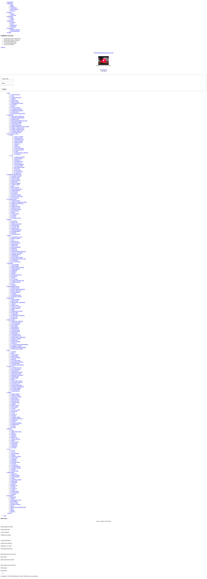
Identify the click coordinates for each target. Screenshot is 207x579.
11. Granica (13, 215)
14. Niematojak (14, 255)
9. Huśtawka (13, 248)
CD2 (11, 155)
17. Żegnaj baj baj (15, 391)
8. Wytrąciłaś (17, 146)
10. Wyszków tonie (15, 334)
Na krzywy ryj (11, 366)
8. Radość (12, 404)
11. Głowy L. (13, 488)
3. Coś (12, 239)
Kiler (8, 350)
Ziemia (12, 510)
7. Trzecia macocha (15, 439)
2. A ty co (12, 452)
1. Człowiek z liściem (19, 157)
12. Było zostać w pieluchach (17, 337)
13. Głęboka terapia (15, 282)
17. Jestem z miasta (15, 417)
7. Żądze (16, 145)
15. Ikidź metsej (14, 471)
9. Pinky (12, 379)
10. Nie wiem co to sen (16, 380)
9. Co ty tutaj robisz (19, 148)
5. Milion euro (14, 181)
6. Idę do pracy (14, 457)
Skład (11, 5)
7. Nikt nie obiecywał (15, 125)
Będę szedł (13, 497)
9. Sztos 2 (12, 212)
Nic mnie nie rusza (12, 199)
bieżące (12, 13)
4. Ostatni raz (13, 205)
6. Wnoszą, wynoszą (15, 306)
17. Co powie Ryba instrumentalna (19, 344)
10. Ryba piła (13, 443)
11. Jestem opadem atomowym (18, 251)
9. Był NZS (17, 168)
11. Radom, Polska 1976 (16, 131)
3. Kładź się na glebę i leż (16, 203)
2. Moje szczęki (14, 301)
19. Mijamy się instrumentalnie (18, 347)
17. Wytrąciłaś (14, 260)
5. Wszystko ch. (18, 162)
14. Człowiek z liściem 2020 (17, 113)
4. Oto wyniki (13, 325)
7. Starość (12, 273)
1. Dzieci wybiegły (18, 136)
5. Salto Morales (14, 327)
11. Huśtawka (13, 444)
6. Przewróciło (14, 244)
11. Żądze (12, 408)
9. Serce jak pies (14, 441)
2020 (8, 93)
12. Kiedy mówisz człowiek (21, 152)
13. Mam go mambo (15, 338)
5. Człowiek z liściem (15, 479)
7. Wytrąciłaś (13, 482)
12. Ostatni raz (17, 173)
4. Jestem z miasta (18, 141)
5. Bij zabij (13, 436)
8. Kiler (12, 186)
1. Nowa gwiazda (14, 299)
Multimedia (10, 16)
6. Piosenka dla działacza (16, 375)
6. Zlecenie (13, 359)
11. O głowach (14, 465)
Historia (12, 6)
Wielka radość (10, 472)
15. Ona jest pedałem (15, 388)
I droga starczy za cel (15, 500)
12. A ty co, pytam (15, 410)
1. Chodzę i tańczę (15, 200)
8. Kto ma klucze (14, 210)
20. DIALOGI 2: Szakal (16, 348)
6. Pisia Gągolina (14, 101)
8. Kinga (12, 440)
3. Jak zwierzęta (14, 354)
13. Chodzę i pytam (15, 468)
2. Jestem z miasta (14, 475)
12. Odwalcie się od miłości (17, 315)
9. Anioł (12, 106)
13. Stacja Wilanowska (16, 385)
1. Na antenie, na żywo (16, 237)
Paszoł (12, 505)
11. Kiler (16, 151)
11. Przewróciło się (15, 190)
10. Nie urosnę (17, 170)
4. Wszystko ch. (14, 241)
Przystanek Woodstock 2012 (14, 174)
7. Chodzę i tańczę (15, 184)
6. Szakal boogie (14, 328)
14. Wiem (12, 469)
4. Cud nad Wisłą (14, 225)
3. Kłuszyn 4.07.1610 (15, 224)
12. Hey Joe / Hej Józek (16, 253)
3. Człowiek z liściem (15, 396)
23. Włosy (13, 425)
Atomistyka (10, 263)
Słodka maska (10, 298)
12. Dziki (12, 489)
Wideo (12, 18)
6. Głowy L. (17, 144)
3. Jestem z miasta (14, 178)
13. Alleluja (13, 447)
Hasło (3, 83)
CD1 (11, 135)
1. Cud (12, 430)
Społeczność (10, 21)
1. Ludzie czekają (14, 394)
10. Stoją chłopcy (14, 213)
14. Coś (12, 283)
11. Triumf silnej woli (15, 335)
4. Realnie (13, 99)
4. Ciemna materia (15, 269)
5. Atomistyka (13, 270)
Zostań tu (12, 511)
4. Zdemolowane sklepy (16, 372)
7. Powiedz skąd (14, 376)
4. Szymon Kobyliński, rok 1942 (18, 120)
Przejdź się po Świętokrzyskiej (18, 507)
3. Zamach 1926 (14, 119)
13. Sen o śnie (14, 317)
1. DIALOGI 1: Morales (16, 321)
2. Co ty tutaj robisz (15, 369)
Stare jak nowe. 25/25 (12, 133)
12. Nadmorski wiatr (15, 295)
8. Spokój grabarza (15, 292)
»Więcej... (3, 47)
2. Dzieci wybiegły (15, 238)
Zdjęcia (12, 19)
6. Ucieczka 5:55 (14, 228)
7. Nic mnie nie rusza (15, 209)
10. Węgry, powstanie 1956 (17, 129)
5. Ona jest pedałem (15, 357)
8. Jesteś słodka (14, 378)
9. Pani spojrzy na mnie (16, 311)
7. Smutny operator (15, 308)
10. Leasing (13, 293)
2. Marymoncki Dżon (15, 431)
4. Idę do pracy (14, 398)
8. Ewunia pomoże (15, 331)
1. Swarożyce (13, 221)
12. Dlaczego (13, 446)
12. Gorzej (13, 216)
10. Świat (12, 277)
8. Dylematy (13, 460)
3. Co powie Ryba (15, 324)
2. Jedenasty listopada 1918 (17, 117)
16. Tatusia (13, 415)
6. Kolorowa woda (15, 208)
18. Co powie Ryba (15, 261)
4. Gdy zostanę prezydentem (17, 289)
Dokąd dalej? (13, 25)
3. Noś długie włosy (19, 139)
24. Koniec (13, 427)
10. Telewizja (13, 250)
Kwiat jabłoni (13, 501)
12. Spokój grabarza (15, 466)
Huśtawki (9, 428)
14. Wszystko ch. (14, 492)
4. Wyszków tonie (18, 161)
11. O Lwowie (14, 279)
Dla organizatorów (15, 31)
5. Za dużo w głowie (15, 456)
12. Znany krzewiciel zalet (17, 280)
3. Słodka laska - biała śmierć (17, 302)
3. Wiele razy (17, 160)
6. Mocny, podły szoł (15, 290)
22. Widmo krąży (14, 424)
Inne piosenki (10, 495)
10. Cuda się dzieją (15, 107)
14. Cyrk (12, 412)
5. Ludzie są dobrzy (15, 206)
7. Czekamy (13, 459)
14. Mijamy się (14, 340)
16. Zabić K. (13, 343)
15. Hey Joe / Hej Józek (16, 196)
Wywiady (12, 10)
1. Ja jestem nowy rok (16, 367)
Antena (9, 235)
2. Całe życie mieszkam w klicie (18, 202)
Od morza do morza (15, 504)
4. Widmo (12, 455)
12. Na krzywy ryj (15, 383)
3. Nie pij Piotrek (14, 453)
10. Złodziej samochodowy (17, 364)
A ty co (9, 449)
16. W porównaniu (15, 389)
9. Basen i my (13, 485)
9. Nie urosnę (13, 276)
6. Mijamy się (13, 437)
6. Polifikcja (13, 271)
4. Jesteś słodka (14, 356)
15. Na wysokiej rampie (16, 257)
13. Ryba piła (13, 411)
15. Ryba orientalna (15, 341)
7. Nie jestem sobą (15, 330)
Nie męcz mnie (14, 503)
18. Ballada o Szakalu (16, 346)
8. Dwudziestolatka (15, 231)
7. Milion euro (14, 245)
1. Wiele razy (13, 473)
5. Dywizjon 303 (14, 226)
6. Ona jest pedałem (19, 164)
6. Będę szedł (13, 481)
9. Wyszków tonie (15, 462)
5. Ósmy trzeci (14, 100)
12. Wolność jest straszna (16, 110)
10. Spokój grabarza (19, 149)
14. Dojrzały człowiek (16, 296)
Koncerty (9, 12)
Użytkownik (5, 78)
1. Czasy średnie (14, 264)
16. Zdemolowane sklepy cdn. (18, 258)
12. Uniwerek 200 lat (15, 132)
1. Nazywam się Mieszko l (17, 116)
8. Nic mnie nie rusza (19, 167)
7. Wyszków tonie (15, 402)
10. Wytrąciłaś (14, 407)
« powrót (9, 513)
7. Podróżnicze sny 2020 (16, 103)
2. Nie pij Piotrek (18, 158)
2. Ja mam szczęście (15, 322)
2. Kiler (12, 353)
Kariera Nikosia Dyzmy (13, 286)
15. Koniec (13, 494)
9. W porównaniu (14, 363)
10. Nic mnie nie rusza (16, 189)
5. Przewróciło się (14, 399)
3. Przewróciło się (14, 476)
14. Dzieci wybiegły (15, 194)
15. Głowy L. (13, 414)
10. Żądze (12, 487)
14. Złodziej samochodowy (17, 386)
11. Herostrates (14, 314)
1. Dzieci (12, 450)
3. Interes (12, 433)
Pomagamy (13, 26)
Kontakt (9, 32)
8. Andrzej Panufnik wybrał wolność (19, 126)
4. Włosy (12, 478)
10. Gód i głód (14, 312)
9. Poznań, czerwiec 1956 (17, 128)
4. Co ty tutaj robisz (15, 180)
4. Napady (13, 303)
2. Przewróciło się (18, 138)
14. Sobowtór (13, 318)
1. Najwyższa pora (15, 94)
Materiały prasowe (15, 29)
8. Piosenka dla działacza (16, 362)
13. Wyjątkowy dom (15, 218)
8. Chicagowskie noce (16, 274)
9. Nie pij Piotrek (14, 187)
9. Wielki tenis (14, 332)
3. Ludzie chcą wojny (15, 97)
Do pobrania (10, 28)
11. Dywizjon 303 (18, 171)
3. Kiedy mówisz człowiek (17, 267)
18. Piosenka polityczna (16, 418)
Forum (12, 23)
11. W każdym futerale (16, 109)
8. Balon (12, 309)
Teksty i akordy (14, 9)
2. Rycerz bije (13, 222)
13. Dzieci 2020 (14, 112)
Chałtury (9, 392)
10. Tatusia (13, 463)
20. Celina (13, 421)
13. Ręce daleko (14, 491)
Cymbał (12, 498)
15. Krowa (13, 285)
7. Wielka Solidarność (16, 229)
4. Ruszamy (13, 434)
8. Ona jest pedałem (15, 247)
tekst (5, 515)
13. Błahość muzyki (15, 254)
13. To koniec (17, 154)
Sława (12, 508)
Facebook (12, 22)
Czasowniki (10, 115)
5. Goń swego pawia (15, 373)
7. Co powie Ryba (18, 165)
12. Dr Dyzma (14, 192)
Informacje (10, 3)
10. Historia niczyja (15, 234)
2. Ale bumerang (14, 266)
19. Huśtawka (13, 420)
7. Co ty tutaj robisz (15, 360)
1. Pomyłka (13, 351)
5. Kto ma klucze (18, 142)
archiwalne (13, 15)
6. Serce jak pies (14, 401)
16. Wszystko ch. (14, 197)
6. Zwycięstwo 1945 (15, 123)
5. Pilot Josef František (16, 122)
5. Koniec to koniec (15, 242)
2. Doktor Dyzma (14, 287)
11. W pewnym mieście (16, 382)
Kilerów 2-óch (11, 319)
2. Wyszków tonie (15, 177)
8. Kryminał (13, 104)
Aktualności (10, 2)
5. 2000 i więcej (14, 305)
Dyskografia (13, 7)
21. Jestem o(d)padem (16, 423)
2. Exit (12, 96)
